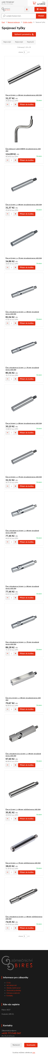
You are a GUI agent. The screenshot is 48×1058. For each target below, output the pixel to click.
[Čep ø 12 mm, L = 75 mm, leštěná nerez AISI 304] (24, 843)
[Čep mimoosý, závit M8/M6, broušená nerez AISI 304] (24, 129)
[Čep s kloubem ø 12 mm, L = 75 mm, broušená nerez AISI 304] (24, 348)
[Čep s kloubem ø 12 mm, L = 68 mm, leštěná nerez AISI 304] (24, 897)
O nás (9, 983)
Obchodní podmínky (14, 990)
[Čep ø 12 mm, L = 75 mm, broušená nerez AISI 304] (24, 238)
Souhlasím (31, 1045)
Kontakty (10, 996)
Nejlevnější (19, 42)
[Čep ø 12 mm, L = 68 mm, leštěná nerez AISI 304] (24, 789)
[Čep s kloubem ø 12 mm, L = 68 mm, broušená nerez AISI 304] (24, 292)
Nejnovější (7, 42)
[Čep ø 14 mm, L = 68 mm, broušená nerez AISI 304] (24, 403)
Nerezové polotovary (14, 22)
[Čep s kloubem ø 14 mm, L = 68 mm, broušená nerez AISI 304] (24, 511)
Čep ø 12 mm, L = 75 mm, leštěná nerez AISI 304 (23, 863)
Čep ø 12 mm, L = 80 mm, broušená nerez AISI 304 (24, 95)
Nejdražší (30, 42)
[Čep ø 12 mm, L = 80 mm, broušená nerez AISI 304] (24, 75)
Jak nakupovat (11, 985)
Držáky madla (27, 22)
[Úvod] (11, 9)
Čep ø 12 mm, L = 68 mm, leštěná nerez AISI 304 (23, 809)
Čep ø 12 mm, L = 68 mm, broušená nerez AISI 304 (24, 205)
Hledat (41, 16)
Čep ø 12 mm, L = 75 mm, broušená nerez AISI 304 (24, 258)
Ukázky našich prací (13, 988)
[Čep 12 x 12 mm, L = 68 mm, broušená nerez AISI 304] (24, 678)
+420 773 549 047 (8, 2)
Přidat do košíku (27, 104)
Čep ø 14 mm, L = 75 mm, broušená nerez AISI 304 (24, 477)
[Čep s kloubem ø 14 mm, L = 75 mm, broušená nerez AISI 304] (24, 622)
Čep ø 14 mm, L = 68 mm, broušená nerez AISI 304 (24, 423)
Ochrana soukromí (13, 993)
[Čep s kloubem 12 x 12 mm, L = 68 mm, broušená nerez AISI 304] (24, 734)
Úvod (3, 22)
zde (33, 1053)
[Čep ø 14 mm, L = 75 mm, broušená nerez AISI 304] (24, 457)
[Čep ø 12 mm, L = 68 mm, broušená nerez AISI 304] (24, 185)
